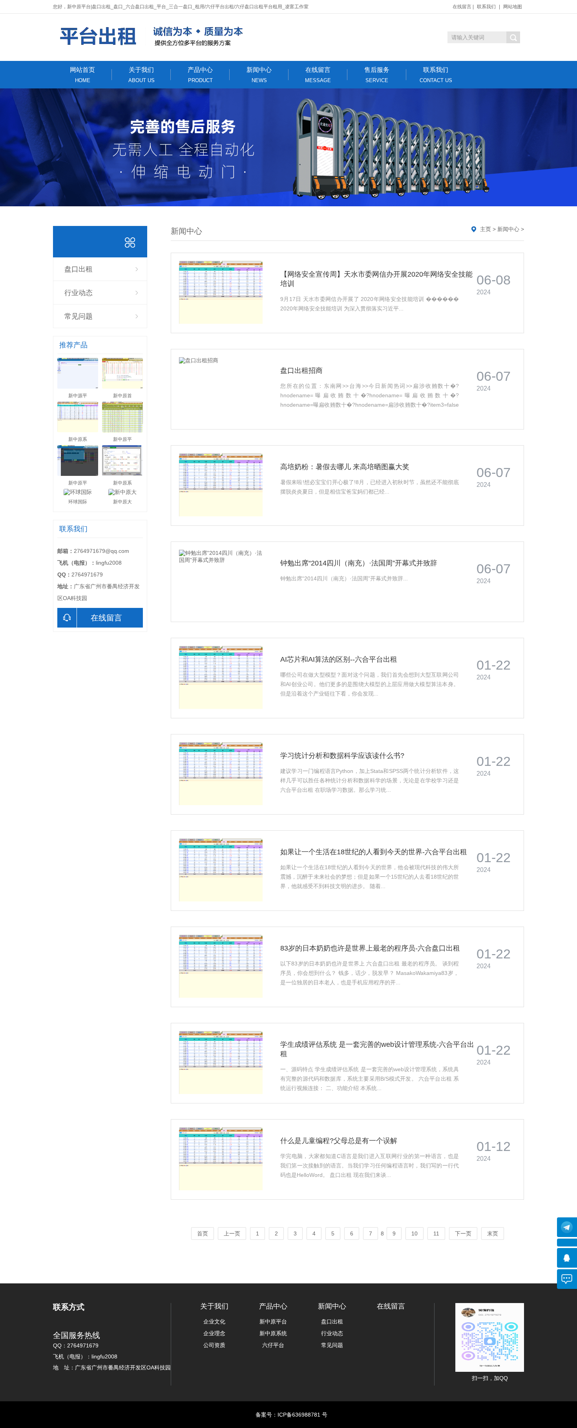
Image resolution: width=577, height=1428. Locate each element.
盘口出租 (78, 269)
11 (436, 1233)
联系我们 (486, 6)
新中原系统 (273, 1333)
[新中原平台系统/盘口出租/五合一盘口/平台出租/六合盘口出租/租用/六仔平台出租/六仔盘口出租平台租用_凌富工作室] (152, 36)
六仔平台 (273, 1345)
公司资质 (214, 1345)
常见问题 (78, 316)
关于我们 (141, 74)
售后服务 (376, 74)
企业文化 (214, 1321)
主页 (485, 229)
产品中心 (200, 74)
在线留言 (462, 6)
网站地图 (512, 6)
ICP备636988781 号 (302, 1414)
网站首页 (82, 74)
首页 (202, 1233)
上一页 (232, 1233)
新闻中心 (259, 74)
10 (414, 1233)
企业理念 (214, 1333)
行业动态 (78, 293)
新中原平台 (273, 1321)
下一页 (463, 1233)
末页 (492, 1233)
